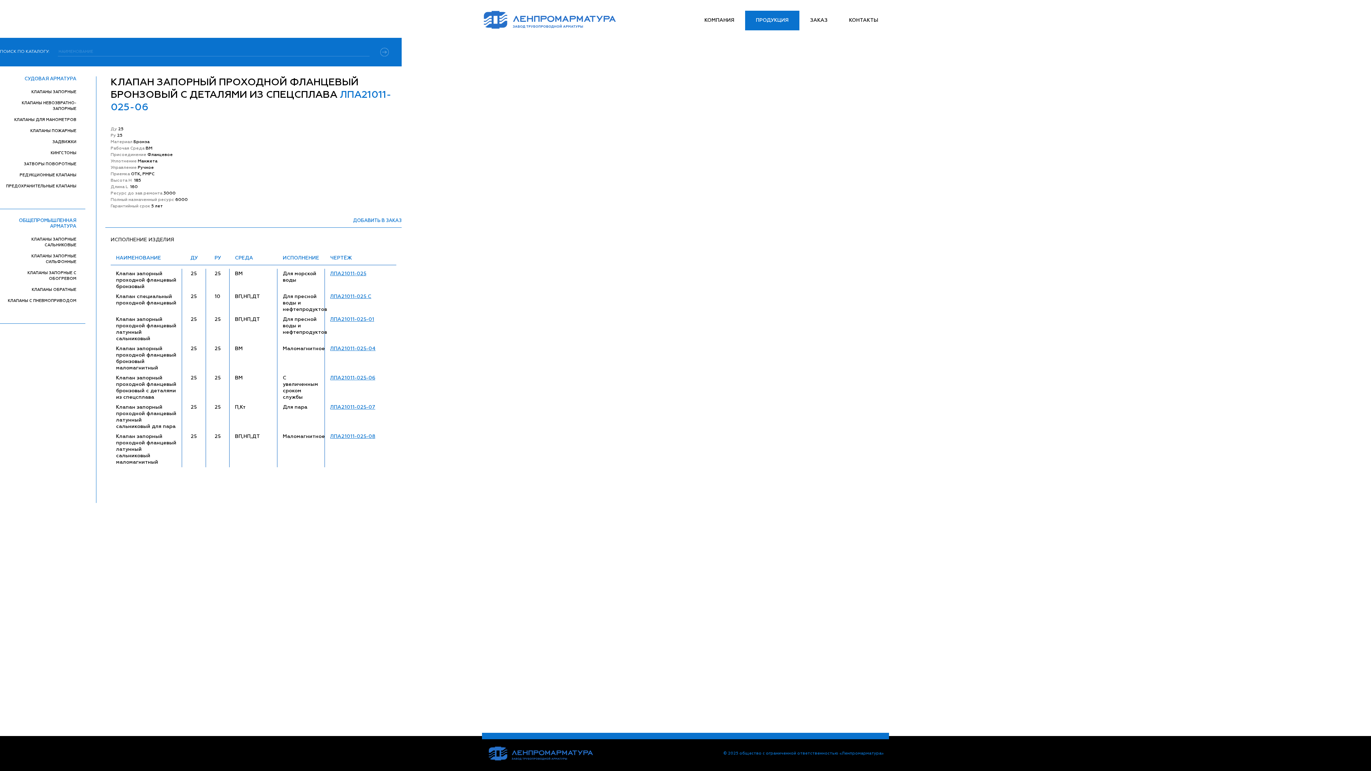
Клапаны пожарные (53, 131)
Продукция (772, 20)
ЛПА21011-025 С (350, 296)
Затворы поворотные (50, 164)
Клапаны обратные (54, 290)
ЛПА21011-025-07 (352, 407)
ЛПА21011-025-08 (352, 436)
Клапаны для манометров (45, 120)
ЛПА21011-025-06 (352, 378)
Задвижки (64, 142)
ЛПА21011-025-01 (352, 319)
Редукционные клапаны (48, 175)
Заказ (819, 20)
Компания (719, 20)
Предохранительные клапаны (41, 186)
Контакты (863, 20)
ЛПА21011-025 (348, 273)
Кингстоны (63, 153)
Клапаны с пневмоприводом (42, 301)
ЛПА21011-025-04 (353, 348)
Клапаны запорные (53, 92)
